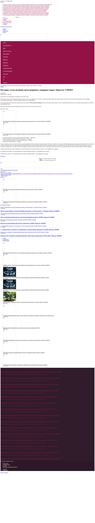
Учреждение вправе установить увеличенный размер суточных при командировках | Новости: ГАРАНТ (26, 12)
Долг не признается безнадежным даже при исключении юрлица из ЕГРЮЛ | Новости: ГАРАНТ (28, 217)
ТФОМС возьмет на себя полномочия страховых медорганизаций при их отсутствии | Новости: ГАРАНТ (26, 5)
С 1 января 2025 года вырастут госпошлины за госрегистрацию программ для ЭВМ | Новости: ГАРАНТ (30, 229)
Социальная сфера (7, 68)
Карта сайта (5, 463)
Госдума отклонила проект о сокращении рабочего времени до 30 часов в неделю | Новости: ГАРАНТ (25, 15)
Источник (3, 156)
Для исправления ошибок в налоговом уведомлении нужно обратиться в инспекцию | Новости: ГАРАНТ (26, 340)
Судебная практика (7, 71)
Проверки (5, 62)
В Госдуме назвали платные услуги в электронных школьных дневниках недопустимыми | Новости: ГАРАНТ (27, 4)
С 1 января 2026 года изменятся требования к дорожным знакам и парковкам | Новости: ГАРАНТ (24, 11)
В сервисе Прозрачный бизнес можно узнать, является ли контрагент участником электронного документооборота (28, 315)
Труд (4, 76)
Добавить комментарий (6, 174)
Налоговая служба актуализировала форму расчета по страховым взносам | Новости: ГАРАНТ (24, 352)
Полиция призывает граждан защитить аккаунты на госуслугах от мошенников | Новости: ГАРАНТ (29, 440)
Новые (4, 238)
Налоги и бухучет (7, 51)
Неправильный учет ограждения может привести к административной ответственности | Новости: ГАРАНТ (31, 458)
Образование (6, 54)
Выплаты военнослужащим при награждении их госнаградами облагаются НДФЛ (21, 327)
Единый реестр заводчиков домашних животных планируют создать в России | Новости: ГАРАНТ (25, 10)
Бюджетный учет (7, 45)
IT (3, 79)
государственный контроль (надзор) (9, 170)
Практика (5, 59)
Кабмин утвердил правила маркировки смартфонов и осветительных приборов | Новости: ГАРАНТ (25, 201)
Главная (2, 85)
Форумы (5, 82)
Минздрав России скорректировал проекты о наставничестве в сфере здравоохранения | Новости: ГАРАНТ (31, 434)
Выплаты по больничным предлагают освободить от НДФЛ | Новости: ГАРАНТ (23, 223)
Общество (5, 56)
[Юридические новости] (6, 26)
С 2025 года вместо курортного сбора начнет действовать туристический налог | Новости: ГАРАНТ (25, 364)
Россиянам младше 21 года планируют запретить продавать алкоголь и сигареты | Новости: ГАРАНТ (27, 134)
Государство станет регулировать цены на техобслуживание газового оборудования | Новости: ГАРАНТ (26, 6)
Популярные (6, 239)
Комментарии (6, 240)
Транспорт (5, 74)
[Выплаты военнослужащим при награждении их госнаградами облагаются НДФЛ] (9, 326)
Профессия (5, 65)
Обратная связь (6, 464)
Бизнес (4, 42)
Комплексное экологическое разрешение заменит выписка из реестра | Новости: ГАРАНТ (23, 189)
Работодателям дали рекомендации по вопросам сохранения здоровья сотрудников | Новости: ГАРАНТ (30, 452)
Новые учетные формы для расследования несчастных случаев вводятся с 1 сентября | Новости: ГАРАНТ (30, 211)
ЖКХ (4, 48)
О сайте (5, 465)
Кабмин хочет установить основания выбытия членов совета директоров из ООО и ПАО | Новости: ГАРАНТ (31, 235)
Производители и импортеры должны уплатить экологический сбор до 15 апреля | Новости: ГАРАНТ (25, 9)
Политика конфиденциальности (10, 467)
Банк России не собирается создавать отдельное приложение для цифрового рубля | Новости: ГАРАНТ (26, 13)
